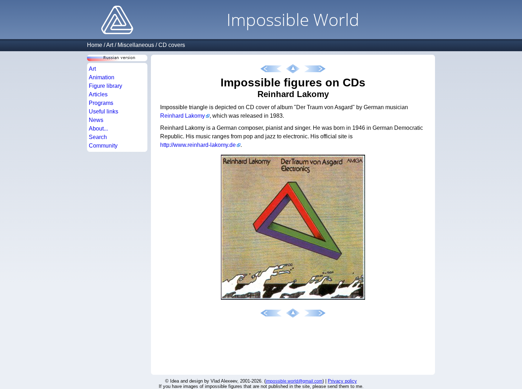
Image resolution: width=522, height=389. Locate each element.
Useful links (103, 111)
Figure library (105, 86)
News (96, 120)
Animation (101, 77)
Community (103, 146)
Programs (101, 103)
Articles (98, 94)
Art (109, 45)
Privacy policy (342, 381)
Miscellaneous (136, 45)
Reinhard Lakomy (182, 116)
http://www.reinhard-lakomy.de (198, 145)
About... (98, 129)
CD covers (171, 45)
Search (98, 137)
